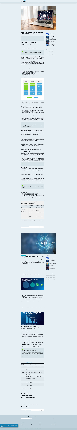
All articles (51, 49)
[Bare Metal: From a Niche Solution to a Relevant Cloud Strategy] (47, 34)
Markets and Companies (40, 2)
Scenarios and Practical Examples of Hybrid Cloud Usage (52, 45)
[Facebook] (53, 418)
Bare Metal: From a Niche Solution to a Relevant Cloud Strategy (52, 34)
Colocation (22, 424)
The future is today (23, 2)
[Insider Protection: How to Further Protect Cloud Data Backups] (47, 37)
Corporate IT (50, 2)
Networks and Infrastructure (28, 2)
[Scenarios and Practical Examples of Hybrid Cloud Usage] (47, 45)
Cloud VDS (31, 424)
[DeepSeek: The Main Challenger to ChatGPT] (47, 39)
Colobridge (36, 124)
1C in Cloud (47, 49)
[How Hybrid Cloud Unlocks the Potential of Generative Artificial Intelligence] (47, 42)
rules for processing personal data (14, 425)
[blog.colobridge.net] (23, 1)
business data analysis (48, 50)
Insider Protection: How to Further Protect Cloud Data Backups (52, 36)
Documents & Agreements (54, 424)
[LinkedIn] (55, 418)
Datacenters (40, 424)
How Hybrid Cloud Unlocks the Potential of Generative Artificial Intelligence (52, 42)
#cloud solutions (27, 226)
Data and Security (45, 2)
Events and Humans (34, 2)
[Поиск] (53, 1)
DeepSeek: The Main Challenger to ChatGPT (52, 39)
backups (53, 49)
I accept (1, 426)
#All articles (23, 226)
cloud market (52, 50)
